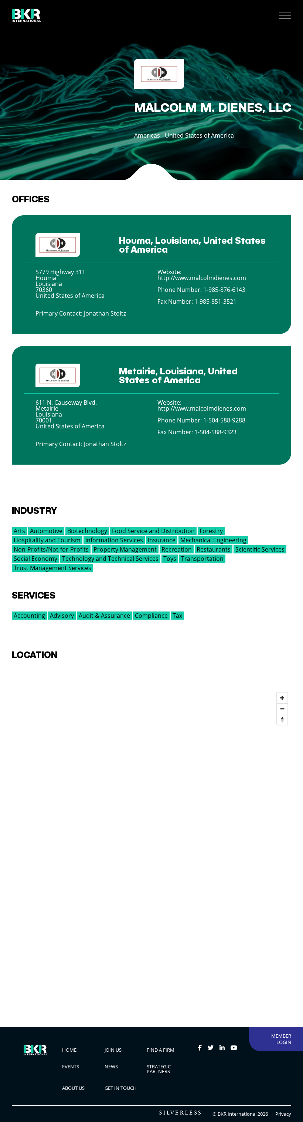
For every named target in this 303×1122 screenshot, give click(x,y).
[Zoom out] (282, 708)
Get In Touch (121, 1088)
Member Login (281, 1038)
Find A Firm (160, 1050)
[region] (151, 843)
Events (70, 1066)
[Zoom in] (282, 698)
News (111, 1066)
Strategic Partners (159, 1069)
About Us (73, 1088)
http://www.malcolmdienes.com (201, 278)
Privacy (283, 1114)
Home (69, 1050)
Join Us (113, 1050)
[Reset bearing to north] (282, 719)
